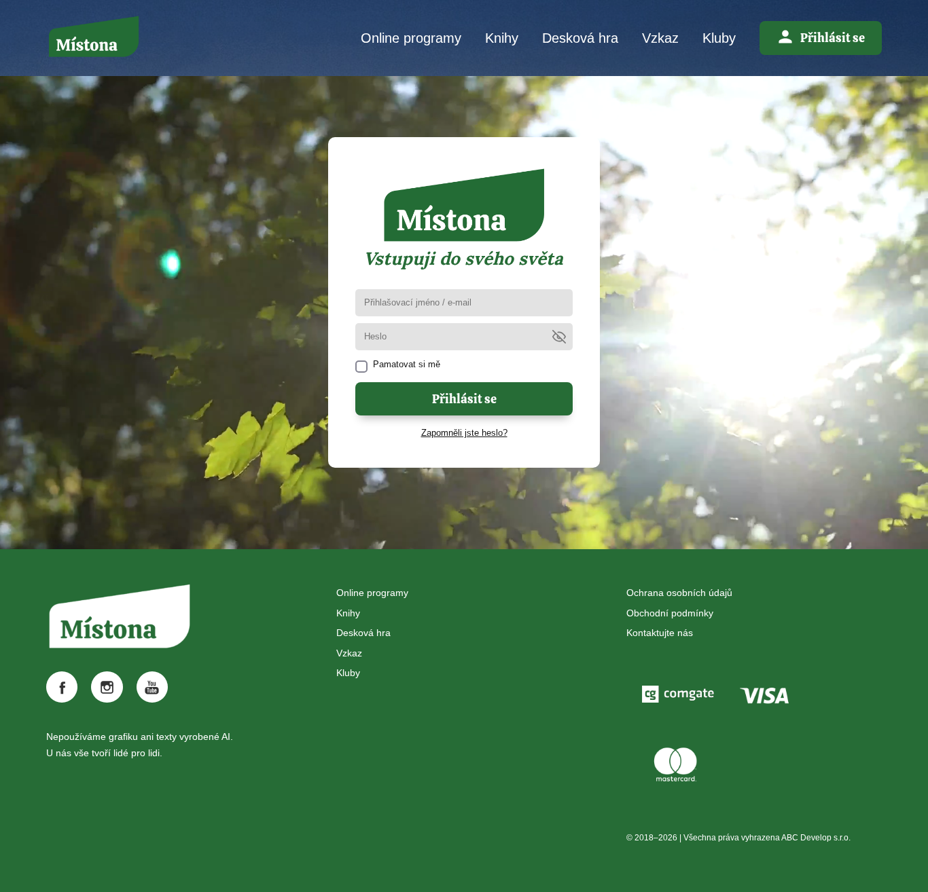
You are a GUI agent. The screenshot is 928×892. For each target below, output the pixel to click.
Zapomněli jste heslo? (464, 433)
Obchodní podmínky (669, 613)
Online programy (411, 38)
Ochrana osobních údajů (679, 592)
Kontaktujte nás (659, 632)
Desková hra (580, 38)
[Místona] (93, 38)
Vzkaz (660, 38)
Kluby (719, 38)
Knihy (501, 38)
